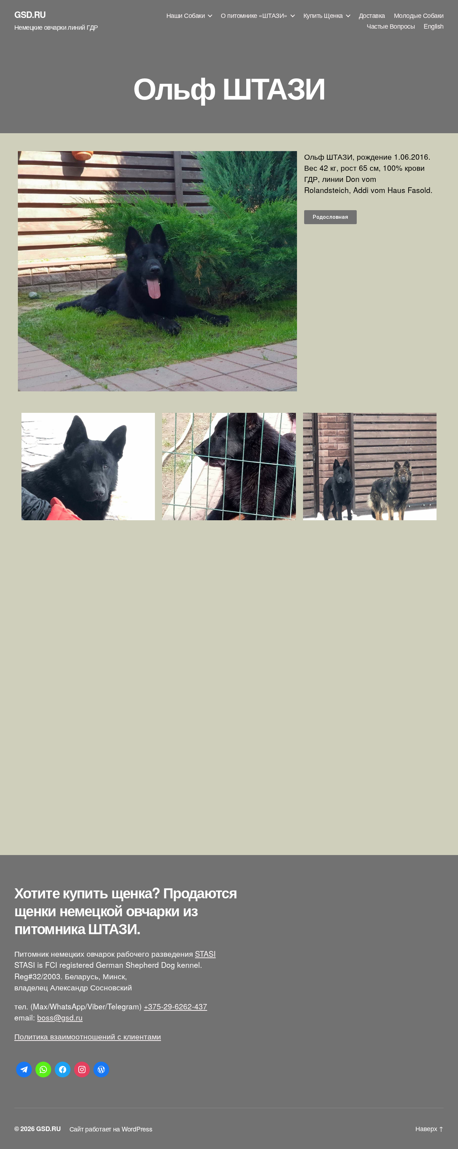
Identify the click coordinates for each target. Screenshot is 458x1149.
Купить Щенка (323, 15)
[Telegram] (24, 1069)
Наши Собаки (185, 15)
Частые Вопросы (391, 26)
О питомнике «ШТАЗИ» (254, 15)
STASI (205, 953)
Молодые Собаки (419, 15)
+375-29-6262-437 (175, 1006)
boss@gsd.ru (60, 1017)
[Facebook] (62, 1069)
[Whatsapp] (43, 1069)
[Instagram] (82, 1069)
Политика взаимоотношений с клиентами (87, 1036)
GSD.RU (29, 14)
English (434, 26)
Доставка (372, 15)
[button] (330, 217)
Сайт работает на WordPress (110, 1128)
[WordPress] (101, 1069)
